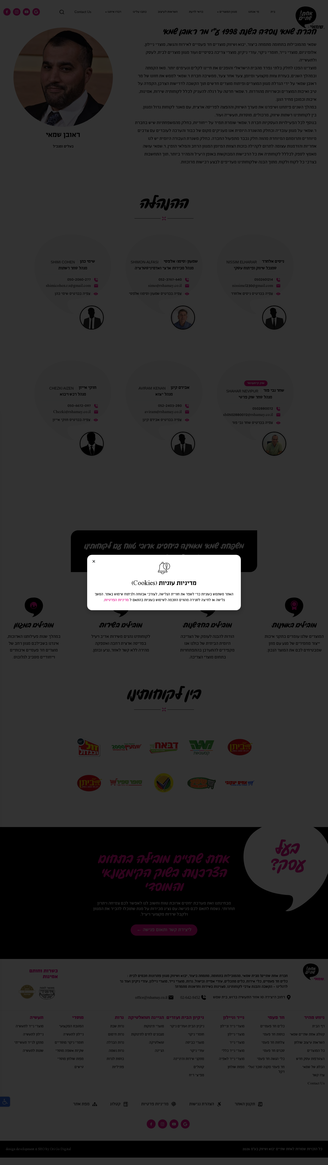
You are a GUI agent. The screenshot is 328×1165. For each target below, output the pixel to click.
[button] (94, 561)
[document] (164, 582)
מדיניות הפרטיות (116, 600)
